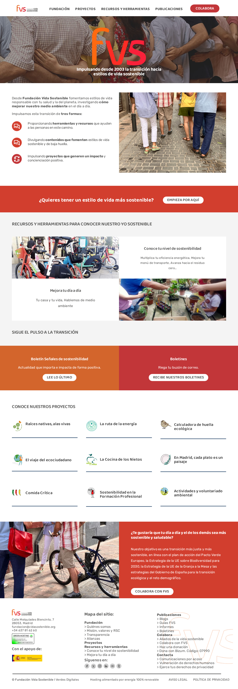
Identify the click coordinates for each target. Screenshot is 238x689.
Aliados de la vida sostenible (182, 639)
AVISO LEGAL (178, 679)
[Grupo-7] (99, 665)
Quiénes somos (99, 627)
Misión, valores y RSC (103, 631)
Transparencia (98, 635)
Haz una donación (174, 647)
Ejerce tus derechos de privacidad (187, 667)
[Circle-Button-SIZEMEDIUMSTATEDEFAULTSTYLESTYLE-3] (112, 665)
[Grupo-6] (118, 665)
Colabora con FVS (174, 643)
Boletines (167, 631)
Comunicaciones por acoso (181, 659)
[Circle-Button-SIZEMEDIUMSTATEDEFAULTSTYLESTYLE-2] (86, 665)
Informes (167, 627)
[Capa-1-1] (27, 6)
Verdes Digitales (67, 679)
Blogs (164, 619)
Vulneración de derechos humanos (187, 663)
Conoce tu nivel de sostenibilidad (172, 248)
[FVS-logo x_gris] (93, 665)
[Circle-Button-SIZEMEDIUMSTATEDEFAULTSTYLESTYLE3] (106, 665)
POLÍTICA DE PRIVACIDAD (211, 679)
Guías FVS (168, 623)
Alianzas (93, 639)
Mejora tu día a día (101, 655)
